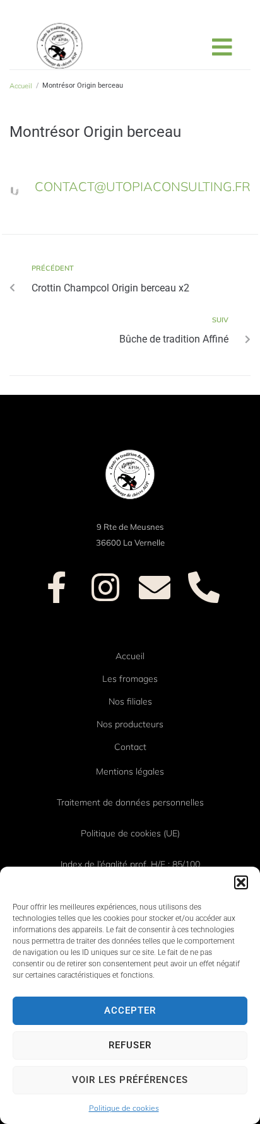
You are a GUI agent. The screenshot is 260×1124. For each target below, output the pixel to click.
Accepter (130, 1010)
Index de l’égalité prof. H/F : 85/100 (130, 864)
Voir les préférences (130, 1080)
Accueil (130, 656)
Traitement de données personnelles (130, 802)
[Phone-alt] (204, 587)
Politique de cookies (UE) (130, 833)
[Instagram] (105, 587)
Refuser (130, 1045)
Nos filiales (130, 701)
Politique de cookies (124, 1108)
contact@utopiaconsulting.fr (143, 186)
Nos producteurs (130, 724)
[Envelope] (154, 587)
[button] (241, 882)
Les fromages (130, 678)
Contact (130, 746)
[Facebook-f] (56, 587)
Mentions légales (130, 771)
